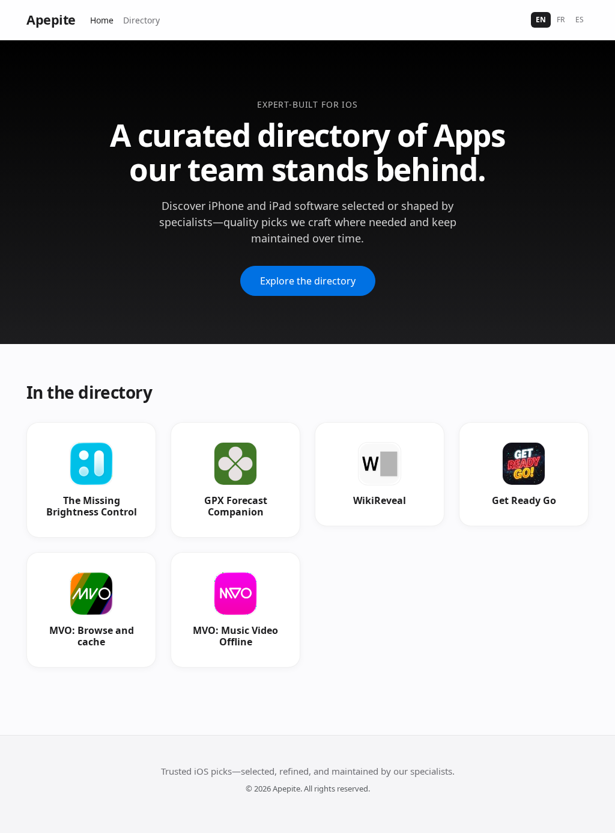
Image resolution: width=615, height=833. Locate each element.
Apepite (51, 19)
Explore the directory (308, 280)
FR (561, 19)
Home (102, 20)
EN (541, 19)
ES (579, 19)
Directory (141, 20)
